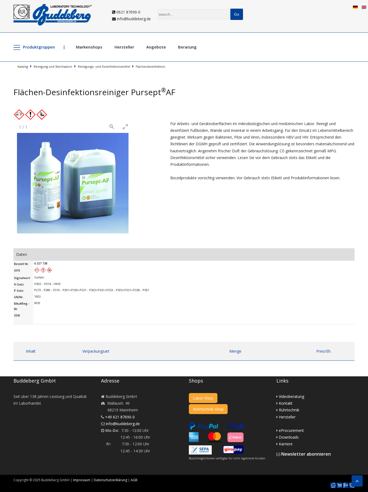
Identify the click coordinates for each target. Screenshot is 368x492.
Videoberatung (291, 396)
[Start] (333, 485)
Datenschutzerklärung (110, 480)
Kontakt (286, 403)
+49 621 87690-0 (120, 416)
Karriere (286, 443)
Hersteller (124, 47)
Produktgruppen (39, 47)
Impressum (81, 480)
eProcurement (291, 430)
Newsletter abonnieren (306, 454)
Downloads (289, 437)
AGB (134, 480)
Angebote (156, 47)
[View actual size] (112, 126)
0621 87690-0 (127, 12)
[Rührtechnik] (345, 485)
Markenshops (89, 47)
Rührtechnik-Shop (208, 409)
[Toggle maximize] (125, 126)
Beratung (187, 47)
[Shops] (339, 485)
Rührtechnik (289, 409)
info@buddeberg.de (133, 18)
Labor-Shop (203, 398)
